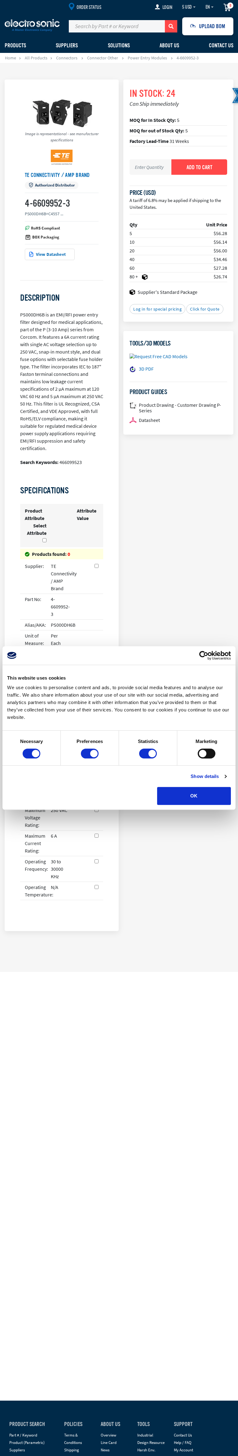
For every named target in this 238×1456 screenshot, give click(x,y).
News (105, 1450)
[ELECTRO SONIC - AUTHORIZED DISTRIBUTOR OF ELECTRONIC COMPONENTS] (32, 25)
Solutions (119, 45)
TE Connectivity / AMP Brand (57, 175)
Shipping (71, 1450)
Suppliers (17, 1450)
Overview (108, 1435)
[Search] (171, 26)
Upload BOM (212, 26)
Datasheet (149, 420)
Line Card (109, 1442)
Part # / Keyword (23, 1435)
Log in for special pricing (157, 309)
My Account (183, 1450)
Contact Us (221, 45)
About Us (169, 45)
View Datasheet (51, 254)
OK (193, 795)
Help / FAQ (183, 1442)
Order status (89, 7)
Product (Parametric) (27, 1442)
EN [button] (207, 7)
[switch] (90, 753)
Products (15, 45)
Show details (205, 776)
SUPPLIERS (67, 45)
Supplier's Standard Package (167, 292)
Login (167, 7)
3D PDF (146, 369)
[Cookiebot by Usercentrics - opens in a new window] (204, 655)
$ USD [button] (187, 7)
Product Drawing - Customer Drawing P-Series (180, 408)
